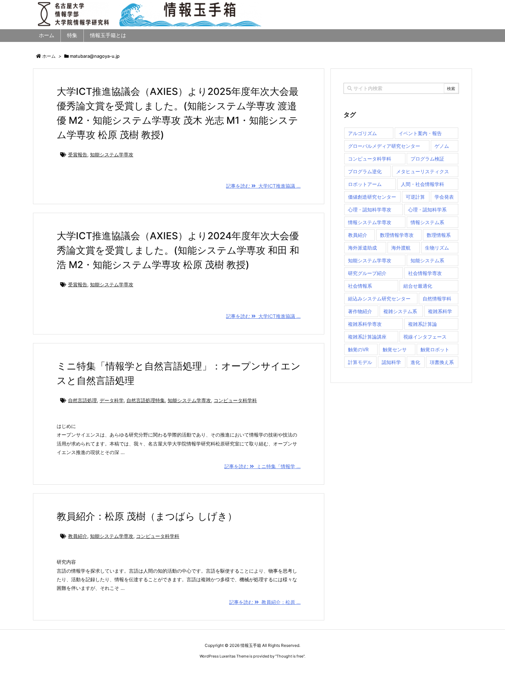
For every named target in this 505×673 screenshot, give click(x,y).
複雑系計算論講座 (367, 337)
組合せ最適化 (417, 286)
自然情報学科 (437, 298)
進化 (415, 362)
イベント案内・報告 (420, 133)
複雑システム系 (400, 311)
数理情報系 (439, 235)
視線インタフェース (425, 337)
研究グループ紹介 (367, 273)
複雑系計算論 (422, 324)
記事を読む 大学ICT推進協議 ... (263, 186)
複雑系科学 (440, 311)
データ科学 (112, 400)
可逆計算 (415, 197)
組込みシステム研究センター (379, 298)
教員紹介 (77, 536)
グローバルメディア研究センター (384, 146)
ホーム (49, 56)
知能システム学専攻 (111, 154)
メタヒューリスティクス (422, 171)
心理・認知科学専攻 (369, 209)
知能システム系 (427, 260)
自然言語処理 (82, 400)
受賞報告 (77, 154)
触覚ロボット (434, 349)
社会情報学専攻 (425, 273)
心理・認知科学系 (427, 209)
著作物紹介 (360, 311)
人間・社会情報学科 (422, 184)
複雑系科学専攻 (365, 324)
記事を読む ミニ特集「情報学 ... (262, 466)
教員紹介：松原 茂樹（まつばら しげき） (147, 516)
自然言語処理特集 (145, 400)
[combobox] (401, 88)
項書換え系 (442, 362)
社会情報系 (360, 286)
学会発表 (444, 197)
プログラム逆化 (365, 171)
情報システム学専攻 (369, 222)
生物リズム (437, 248)
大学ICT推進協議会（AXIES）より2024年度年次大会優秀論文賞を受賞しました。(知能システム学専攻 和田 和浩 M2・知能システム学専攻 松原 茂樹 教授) (178, 250)
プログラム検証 (427, 159)
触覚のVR (358, 349)
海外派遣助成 (362, 248)
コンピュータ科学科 (235, 400)
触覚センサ (395, 349)
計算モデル (360, 362)
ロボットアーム (365, 184)
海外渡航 (401, 248)
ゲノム (442, 146)
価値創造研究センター (372, 197)
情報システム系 (427, 222)
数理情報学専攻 (397, 235)
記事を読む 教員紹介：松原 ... (265, 602)
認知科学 (391, 362)
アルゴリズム (362, 133)
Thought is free (290, 656)
